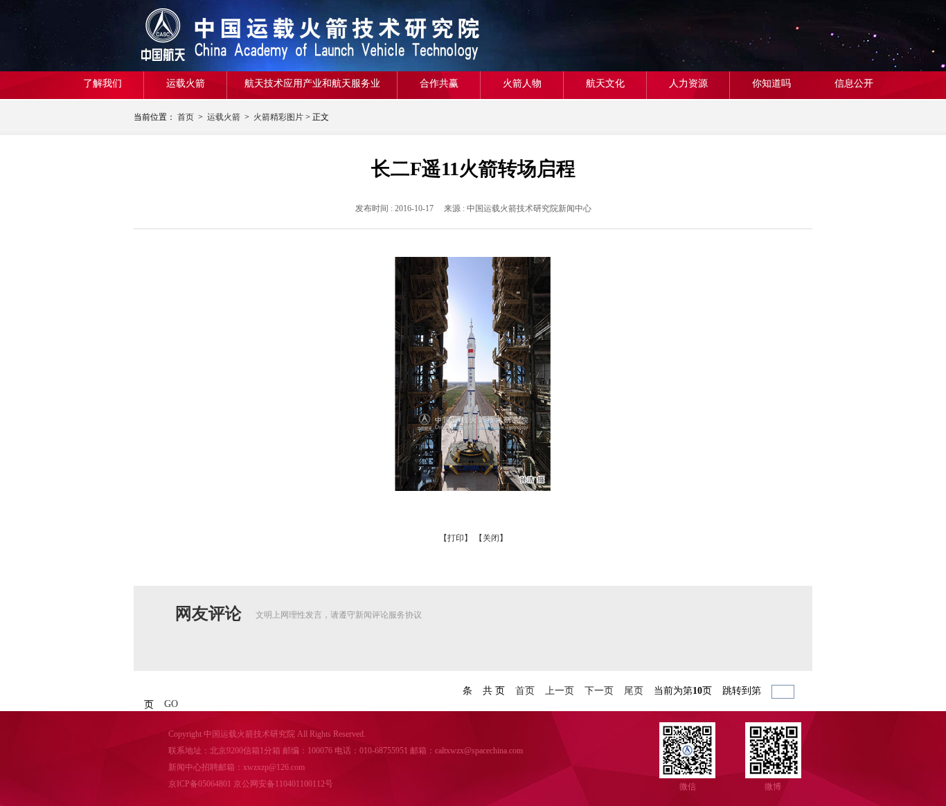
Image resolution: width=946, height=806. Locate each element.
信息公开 (854, 83)
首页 (185, 117)
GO (171, 704)
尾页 (633, 691)
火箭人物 (522, 83)
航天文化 (605, 83)
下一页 (599, 691)
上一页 (559, 691)
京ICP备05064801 (199, 784)
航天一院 (234, 35)
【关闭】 (491, 538)
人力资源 (688, 83)
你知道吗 (771, 83)
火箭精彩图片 (278, 117)
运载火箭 (185, 83)
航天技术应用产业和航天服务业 (312, 83)
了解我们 (102, 83)
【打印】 (455, 538)
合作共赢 (439, 83)
